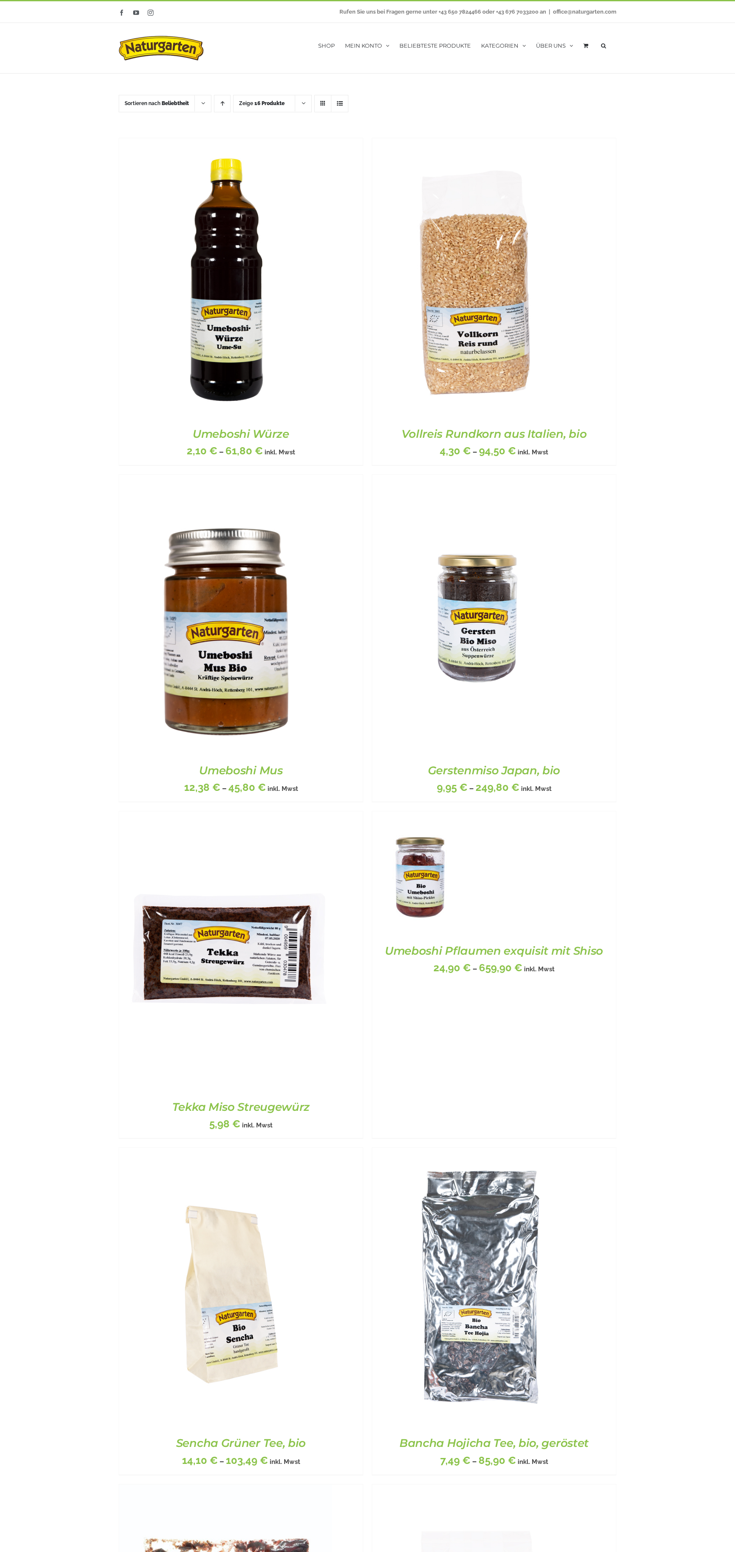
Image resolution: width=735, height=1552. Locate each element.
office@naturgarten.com (584, 12)
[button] (603, 45)
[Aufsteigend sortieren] (222, 103)
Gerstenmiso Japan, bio (494, 770)
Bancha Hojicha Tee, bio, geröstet (494, 1443)
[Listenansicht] (339, 103)
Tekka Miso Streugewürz (241, 1107)
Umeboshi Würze (241, 434)
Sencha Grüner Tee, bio (241, 1443)
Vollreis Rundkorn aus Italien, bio (494, 434)
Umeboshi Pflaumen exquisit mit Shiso (494, 951)
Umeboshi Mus (240, 770)
